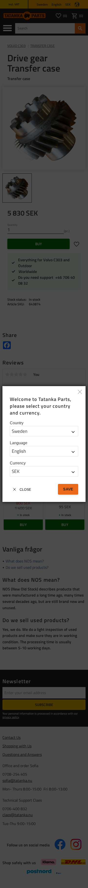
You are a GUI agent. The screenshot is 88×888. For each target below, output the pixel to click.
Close (25, 489)
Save (68, 489)
